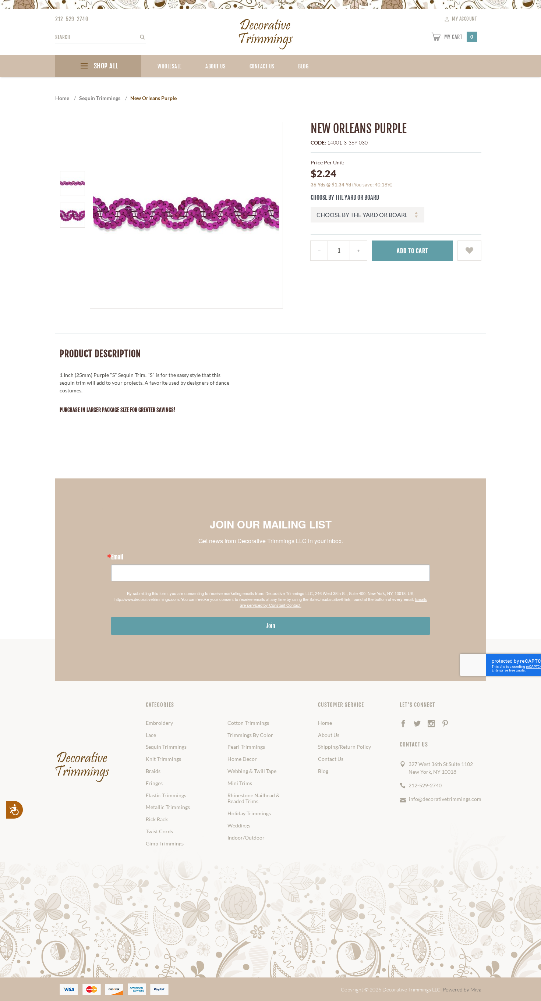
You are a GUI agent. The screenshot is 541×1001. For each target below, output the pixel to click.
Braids (153, 771)
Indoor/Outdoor (246, 838)
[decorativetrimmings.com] (82, 767)
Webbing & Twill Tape (251, 771)
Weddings (238, 826)
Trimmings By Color (250, 735)
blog (303, 66)
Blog (323, 771)
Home (325, 723)
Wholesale (170, 66)
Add (412, 250)
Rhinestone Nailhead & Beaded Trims (253, 798)
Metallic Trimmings (168, 807)
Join (270, 626)
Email (117, 557)
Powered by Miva (462, 989)
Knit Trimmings (163, 759)
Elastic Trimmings (166, 795)
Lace (151, 735)
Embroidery (159, 723)
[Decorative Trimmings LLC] (266, 33)
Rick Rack (157, 819)
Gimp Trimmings (165, 844)
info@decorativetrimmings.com (445, 799)
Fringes (154, 783)
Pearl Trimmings (246, 747)
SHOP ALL (105, 66)
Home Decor (242, 759)
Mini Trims (239, 783)
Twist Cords (159, 831)
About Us (215, 66)
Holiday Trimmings (249, 813)
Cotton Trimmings (248, 723)
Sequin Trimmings (166, 747)
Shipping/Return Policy (344, 747)
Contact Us (262, 66)
